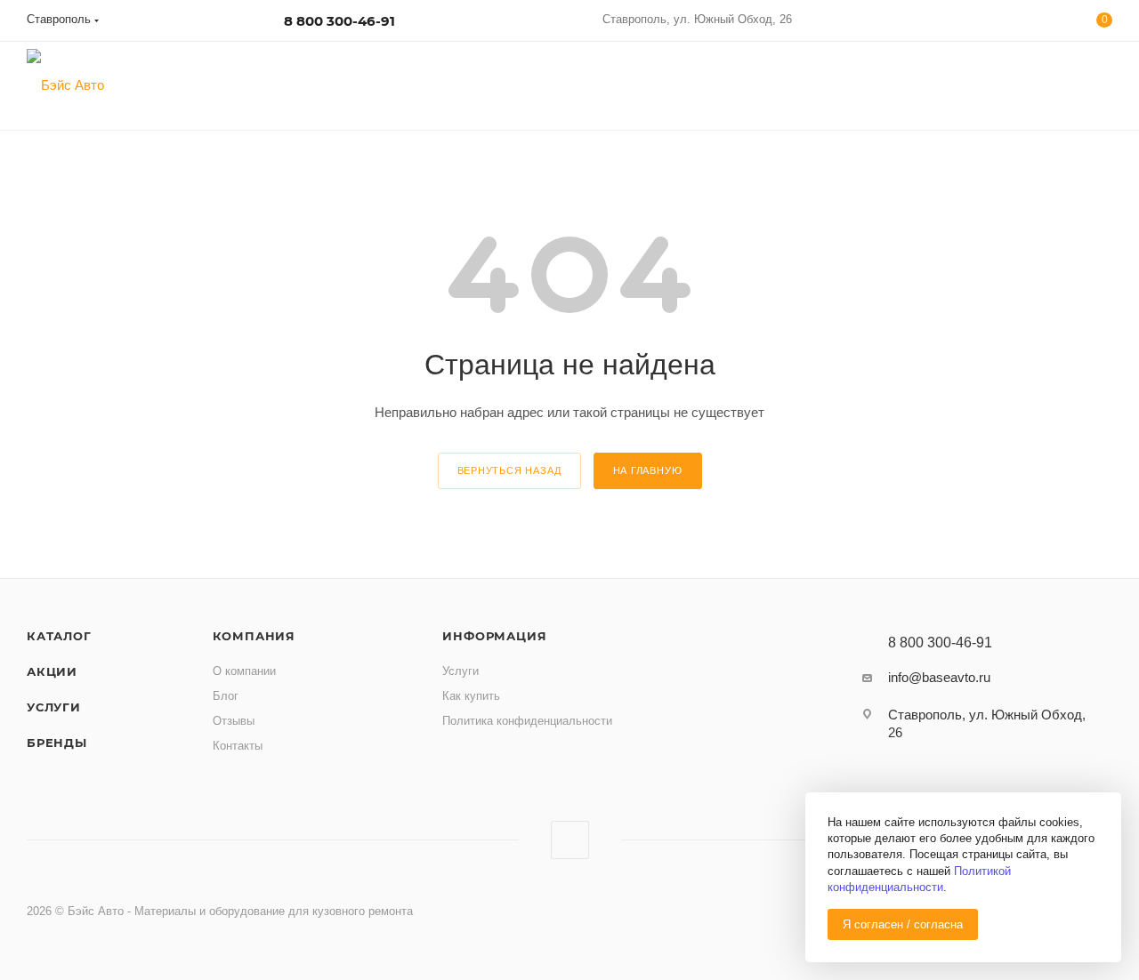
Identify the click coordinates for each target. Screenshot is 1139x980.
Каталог (59, 636)
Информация (494, 636)
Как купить (471, 696)
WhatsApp (570, 840)
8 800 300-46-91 (339, 20)
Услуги (54, 707)
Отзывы (233, 720)
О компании (244, 671)
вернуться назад (509, 470)
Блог (225, 696)
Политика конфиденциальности (527, 720)
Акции (52, 671)
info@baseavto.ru (939, 677)
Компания (254, 636)
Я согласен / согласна (903, 924)
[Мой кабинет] (1031, 23)
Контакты (238, 745)
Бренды (57, 742)
